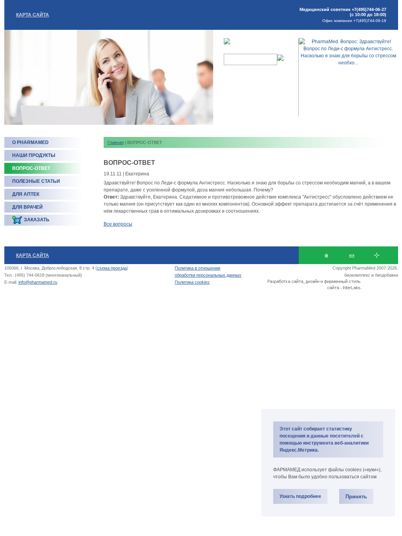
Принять (356, 497)
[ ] (351, 255)
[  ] (326, 255)
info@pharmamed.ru (37, 282)
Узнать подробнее (300, 496)
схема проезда (112, 268)
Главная (116, 142)
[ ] (376, 255)
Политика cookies (192, 282)
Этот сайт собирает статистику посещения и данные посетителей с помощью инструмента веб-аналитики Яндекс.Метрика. (324, 439)
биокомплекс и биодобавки (371, 275)
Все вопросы (118, 224)
